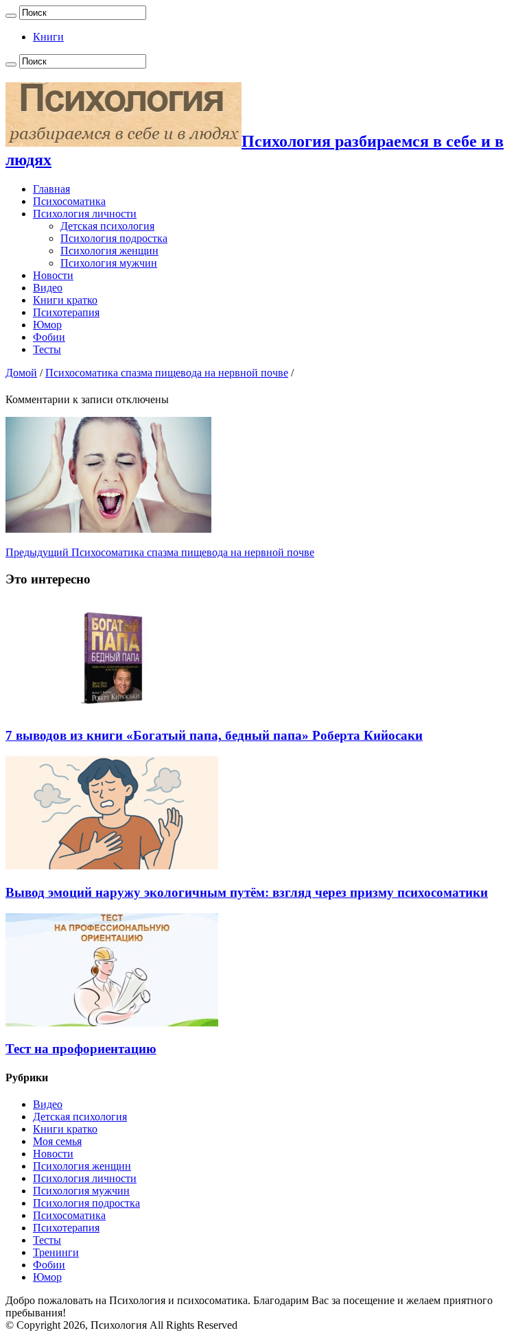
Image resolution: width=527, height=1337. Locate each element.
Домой (21, 372)
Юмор (47, 324)
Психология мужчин (108, 263)
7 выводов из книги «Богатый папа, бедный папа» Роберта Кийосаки (214, 735)
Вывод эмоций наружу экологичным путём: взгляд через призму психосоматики (246, 892)
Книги (48, 37)
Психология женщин (109, 250)
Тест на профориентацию (80, 1048)
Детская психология (107, 226)
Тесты (47, 349)
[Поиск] (10, 16)
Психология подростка (113, 238)
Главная (51, 189)
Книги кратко (65, 300)
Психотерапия (66, 312)
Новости (53, 275)
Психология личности (85, 213)
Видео (47, 287)
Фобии (49, 337)
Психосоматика (69, 201)
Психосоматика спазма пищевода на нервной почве (166, 372)
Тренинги (56, 1252)
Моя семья (57, 1141)
